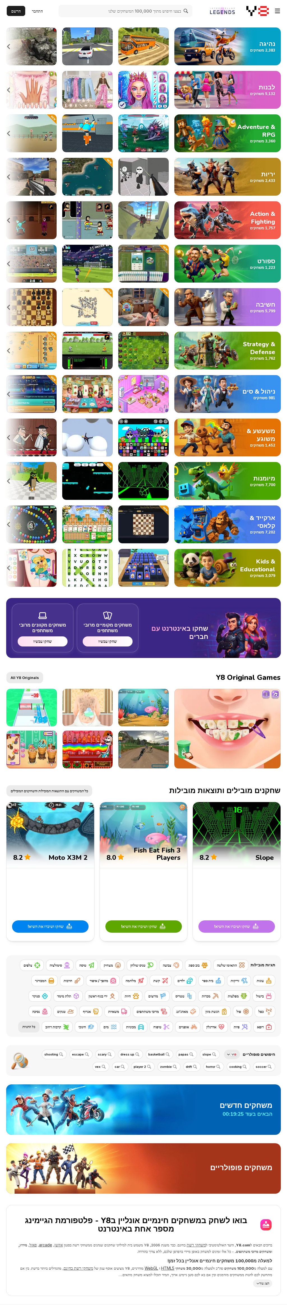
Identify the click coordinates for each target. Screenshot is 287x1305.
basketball (156, 1054)
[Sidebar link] (277, 11)
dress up (127, 1054)
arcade (45, 1244)
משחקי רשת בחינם (78, 1268)
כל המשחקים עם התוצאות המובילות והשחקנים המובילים (49, 791)
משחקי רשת (196, 1244)
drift (189, 1067)
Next (9, 46)
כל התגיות (28, 1027)
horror (210, 1067)
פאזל (33, 1244)
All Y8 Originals (25, 677)
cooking (235, 1067)
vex (98, 1067)
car (117, 1067)
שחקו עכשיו (107, 641)
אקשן (58, 1244)
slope (206, 1054)
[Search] (186, 11)
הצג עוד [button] (264, 1283)
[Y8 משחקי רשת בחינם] (257, 11)
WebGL (151, 1268)
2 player (140, 1067)
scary (102, 1054)
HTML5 (167, 1268)
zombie (166, 1067)
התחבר (37, 11)
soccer (261, 1067)
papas (183, 1054)
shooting (51, 1054)
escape (78, 1054)
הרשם (16, 11)
